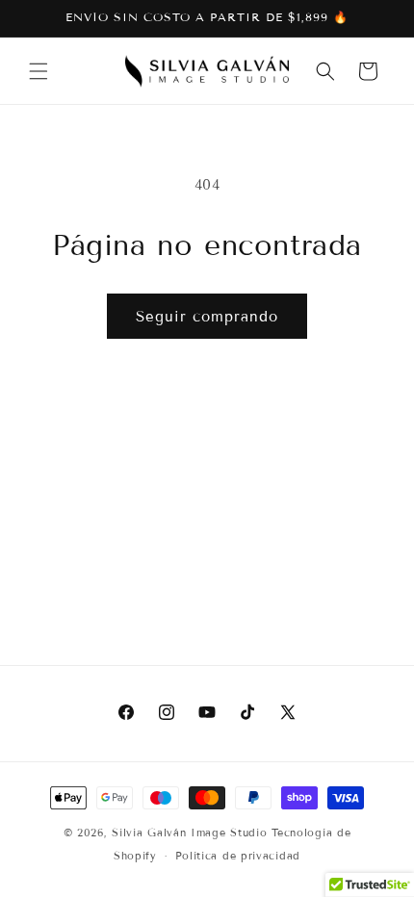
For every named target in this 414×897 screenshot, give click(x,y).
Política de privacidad (237, 855)
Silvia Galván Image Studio (189, 832)
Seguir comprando (207, 316)
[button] (38, 71)
